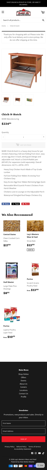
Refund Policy (21, 447)
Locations (24, 390)
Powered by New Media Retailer (22, 462)
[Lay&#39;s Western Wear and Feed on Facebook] (32, 453)
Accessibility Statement (22, 449)
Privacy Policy (9, 447)
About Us (23, 384)
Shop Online (23, 374)
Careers (23, 387)
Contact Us (23, 393)
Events (23, 380)
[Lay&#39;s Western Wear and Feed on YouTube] (39, 453)
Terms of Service (35, 447)
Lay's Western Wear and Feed (25, 459)
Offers (23, 377)
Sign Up (24, 439)
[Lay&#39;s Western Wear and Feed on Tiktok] (43, 453)
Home (4, 26)
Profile (23, 397)
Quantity (5, 132)
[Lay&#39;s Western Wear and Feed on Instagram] (36, 453)
